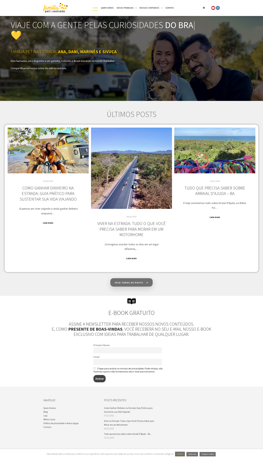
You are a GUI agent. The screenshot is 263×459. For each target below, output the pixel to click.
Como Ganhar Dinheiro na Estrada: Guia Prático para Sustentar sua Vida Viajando (48, 193)
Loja (45, 415)
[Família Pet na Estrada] (55, 8)
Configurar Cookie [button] (207, 454)
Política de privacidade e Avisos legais (61, 423)
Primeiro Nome (101, 345)
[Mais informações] (204, 8)
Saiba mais (192, 454)
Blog (45, 411)
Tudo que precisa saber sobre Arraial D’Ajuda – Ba (214, 190)
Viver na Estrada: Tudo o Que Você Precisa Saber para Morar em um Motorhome (131, 229)
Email (96, 356)
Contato (47, 427)
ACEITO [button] (180, 454)
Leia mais (48, 222)
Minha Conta (49, 419)
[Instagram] (218, 8)
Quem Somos (49, 408)
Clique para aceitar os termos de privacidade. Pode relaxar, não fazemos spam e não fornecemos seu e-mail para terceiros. (128, 370)
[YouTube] (213, 8)
